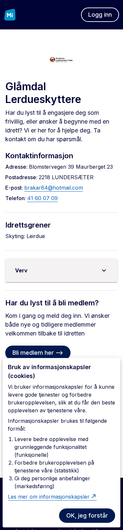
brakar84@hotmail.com (53, 187)
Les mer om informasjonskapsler (49, 496)
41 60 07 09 (42, 198)
